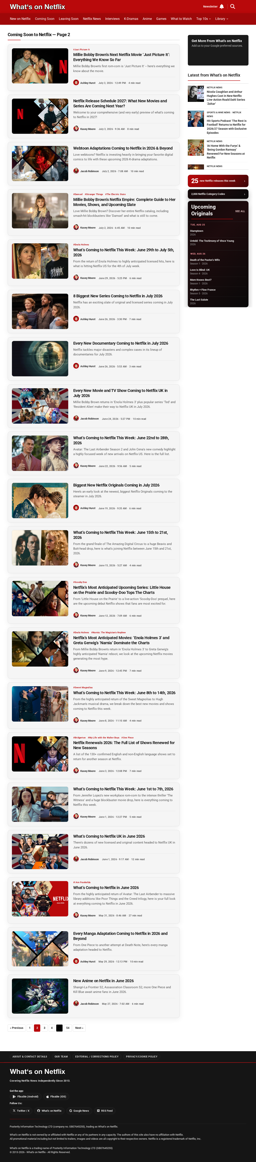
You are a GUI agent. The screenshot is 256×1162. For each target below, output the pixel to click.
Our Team (61, 1056)
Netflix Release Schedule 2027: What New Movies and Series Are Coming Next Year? (120, 103)
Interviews (112, 19)
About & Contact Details (30, 1056)
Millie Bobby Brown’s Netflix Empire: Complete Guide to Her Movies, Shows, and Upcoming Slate (124, 202)
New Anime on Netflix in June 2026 (103, 980)
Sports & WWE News (218, 112)
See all (240, 211)
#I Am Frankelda (81, 882)
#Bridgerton (79, 737)
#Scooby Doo (80, 582)
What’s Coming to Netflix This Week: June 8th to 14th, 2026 (124, 692)
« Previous (16, 1028)
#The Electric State (115, 194)
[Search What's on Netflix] (232, 6)
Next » (79, 1028)
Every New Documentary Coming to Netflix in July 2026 (120, 343)
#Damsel (78, 194)
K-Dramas (131, 19)
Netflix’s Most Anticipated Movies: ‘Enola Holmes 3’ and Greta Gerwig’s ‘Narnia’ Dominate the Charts (121, 640)
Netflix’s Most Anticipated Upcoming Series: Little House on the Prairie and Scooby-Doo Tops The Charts (122, 590)
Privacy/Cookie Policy (141, 1056)
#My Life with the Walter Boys (104, 737)
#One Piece (127, 737)
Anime (147, 19)
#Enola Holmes (81, 244)
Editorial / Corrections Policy (96, 1056)
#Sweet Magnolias (83, 687)
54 (67, 1028)
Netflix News (92, 19)
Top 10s (202, 19)
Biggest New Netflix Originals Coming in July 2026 (116, 485)
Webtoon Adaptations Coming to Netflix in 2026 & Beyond (123, 148)
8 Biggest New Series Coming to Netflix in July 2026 (118, 295)
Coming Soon (44, 19)
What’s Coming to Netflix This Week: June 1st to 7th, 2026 (123, 789)
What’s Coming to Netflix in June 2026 (106, 887)
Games (161, 19)
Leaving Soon (69, 19)
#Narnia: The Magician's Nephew (108, 632)
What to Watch (181, 19)
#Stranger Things (94, 194)
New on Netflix (20, 19)
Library (220, 19)
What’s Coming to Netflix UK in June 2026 (109, 836)
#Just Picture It (81, 49)
